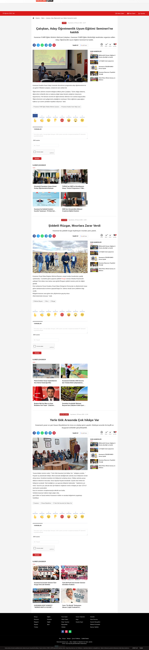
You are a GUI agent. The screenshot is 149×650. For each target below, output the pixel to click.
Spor (48, 624)
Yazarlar (142, 13)
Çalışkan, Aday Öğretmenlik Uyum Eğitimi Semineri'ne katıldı (61, 18)
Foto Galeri (132, 13)
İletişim (69, 638)
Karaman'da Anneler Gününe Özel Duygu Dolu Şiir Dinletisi (45, 583)
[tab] (38, 129)
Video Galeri (120, 13)
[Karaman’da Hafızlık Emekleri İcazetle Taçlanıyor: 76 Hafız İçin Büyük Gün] (46, 199)
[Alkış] (41, 117)
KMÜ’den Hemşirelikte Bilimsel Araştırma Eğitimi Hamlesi (72, 210)
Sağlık (48, 622)
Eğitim (42, 18)
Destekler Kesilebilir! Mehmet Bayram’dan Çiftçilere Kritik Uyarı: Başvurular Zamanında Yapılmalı (73, 404)
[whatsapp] (42, 45)
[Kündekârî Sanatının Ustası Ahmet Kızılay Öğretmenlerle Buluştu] (46, 176)
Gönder (37, 158)
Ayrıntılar (135, 648)
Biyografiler (64, 624)
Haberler (38, 18)
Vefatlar (63, 627)
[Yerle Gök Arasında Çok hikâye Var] (60, 453)
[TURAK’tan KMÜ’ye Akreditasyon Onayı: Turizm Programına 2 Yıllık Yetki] (74, 176)
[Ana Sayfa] (33, 18)
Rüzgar (63, 278)
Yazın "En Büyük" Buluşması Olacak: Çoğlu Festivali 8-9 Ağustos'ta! (71, 606)
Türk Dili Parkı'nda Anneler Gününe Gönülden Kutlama (73, 583)
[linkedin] (50, 45)
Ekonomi (36, 619)
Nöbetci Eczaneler (95, 624)
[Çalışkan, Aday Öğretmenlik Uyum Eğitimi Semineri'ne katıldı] (60, 66)
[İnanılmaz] (75, 117)
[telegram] (46, 45)
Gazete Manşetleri (95, 622)
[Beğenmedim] (55, 117)
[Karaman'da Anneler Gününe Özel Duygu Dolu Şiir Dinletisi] (46, 573)
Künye (64, 638)
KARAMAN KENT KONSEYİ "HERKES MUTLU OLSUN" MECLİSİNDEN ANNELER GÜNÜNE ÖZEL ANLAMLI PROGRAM (45, 606)
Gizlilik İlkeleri (85, 638)
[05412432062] (70, 631)
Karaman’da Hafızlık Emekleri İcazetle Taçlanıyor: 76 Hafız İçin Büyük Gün (44, 210)
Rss (60, 638)
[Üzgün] (82, 117)
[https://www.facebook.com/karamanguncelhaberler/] (62, 631)
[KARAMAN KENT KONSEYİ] (46, 595)
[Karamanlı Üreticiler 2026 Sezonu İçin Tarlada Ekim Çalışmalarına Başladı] (74, 371)
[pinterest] (54, 45)
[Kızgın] (62, 117)
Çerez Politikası (76, 638)
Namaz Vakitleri (94, 627)
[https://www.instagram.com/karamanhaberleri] (66, 631)
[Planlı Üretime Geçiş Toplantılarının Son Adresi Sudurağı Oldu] (46, 371)
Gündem (49, 619)
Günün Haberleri (80, 616)
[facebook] (34, 45)
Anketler (92, 616)
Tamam (141, 648)
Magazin (36, 622)
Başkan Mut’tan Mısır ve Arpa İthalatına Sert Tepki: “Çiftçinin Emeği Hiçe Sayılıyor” (44, 404)
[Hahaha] (68, 117)
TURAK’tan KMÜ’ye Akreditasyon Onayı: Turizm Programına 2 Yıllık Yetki (73, 187)
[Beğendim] (35, 117)
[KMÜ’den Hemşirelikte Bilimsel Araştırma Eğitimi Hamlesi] (74, 199)
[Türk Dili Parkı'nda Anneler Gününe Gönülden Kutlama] (74, 573)
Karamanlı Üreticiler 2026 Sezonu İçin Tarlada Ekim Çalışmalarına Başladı (73, 382)
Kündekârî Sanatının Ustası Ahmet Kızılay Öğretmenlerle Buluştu (45, 187)
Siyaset (36, 624)
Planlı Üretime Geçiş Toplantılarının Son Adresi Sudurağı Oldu (45, 381)
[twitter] (38, 45)
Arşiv (77, 619)
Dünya (36, 616)
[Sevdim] (48, 117)
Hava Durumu (94, 619)
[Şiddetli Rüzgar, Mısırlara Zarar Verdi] (60, 256)
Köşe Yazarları (65, 622)
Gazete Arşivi (79, 622)
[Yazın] (74, 595)
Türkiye (36, 627)
